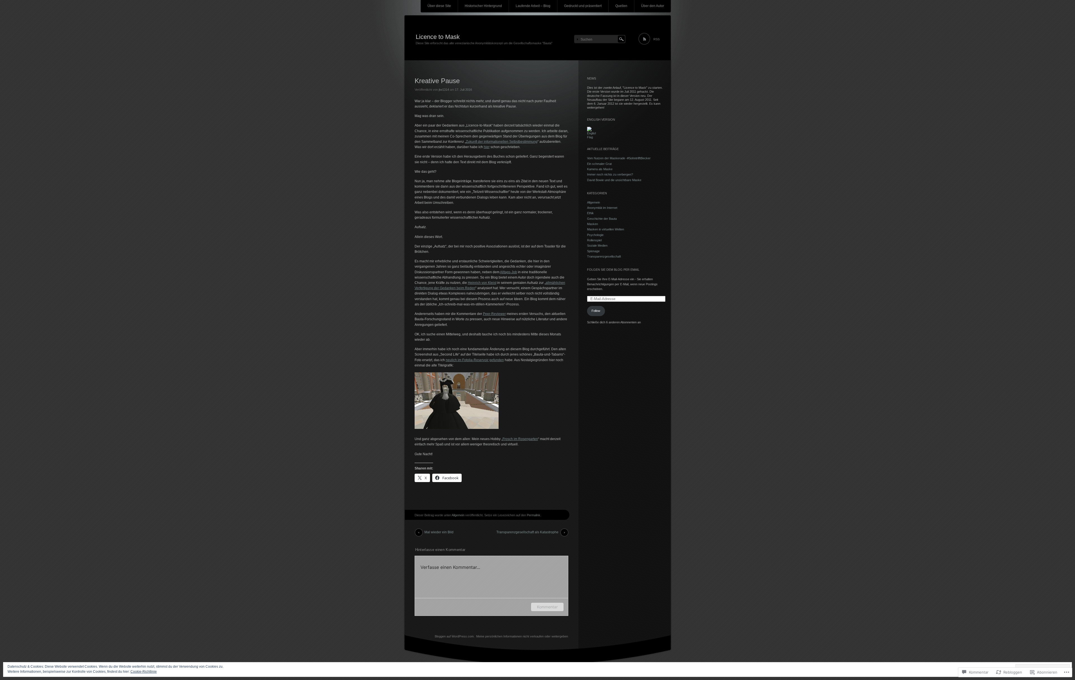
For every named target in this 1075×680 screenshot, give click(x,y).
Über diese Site (439, 6)
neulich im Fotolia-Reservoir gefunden (475, 360)
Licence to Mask (438, 36)
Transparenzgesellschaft (604, 256)
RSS (656, 39)
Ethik (590, 213)
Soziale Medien (597, 245)
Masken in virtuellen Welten (605, 229)
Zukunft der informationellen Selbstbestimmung (502, 142)
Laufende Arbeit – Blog (533, 6)
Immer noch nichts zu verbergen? (610, 174)
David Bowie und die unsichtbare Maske (614, 180)
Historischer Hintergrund (483, 6)
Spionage (593, 251)
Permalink (533, 515)
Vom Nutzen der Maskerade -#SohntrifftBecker (619, 158)
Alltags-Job (508, 272)
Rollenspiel (594, 240)
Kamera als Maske (600, 169)
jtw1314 (444, 89)
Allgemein (458, 515)
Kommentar (547, 606)
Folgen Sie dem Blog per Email (613, 269)
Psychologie (595, 235)
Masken (592, 224)
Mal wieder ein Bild (439, 532)
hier (487, 147)
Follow (596, 310)
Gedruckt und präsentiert (583, 6)
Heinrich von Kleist (482, 283)
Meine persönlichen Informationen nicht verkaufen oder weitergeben (522, 636)
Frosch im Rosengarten (520, 439)
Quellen (621, 6)
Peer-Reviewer (494, 314)
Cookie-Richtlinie (143, 672)
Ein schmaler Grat (599, 163)
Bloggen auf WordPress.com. (455, 636)
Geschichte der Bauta (602, 218)
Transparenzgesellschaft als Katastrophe (527, 532)
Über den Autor (652, 6)
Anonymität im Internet (602, 207)
